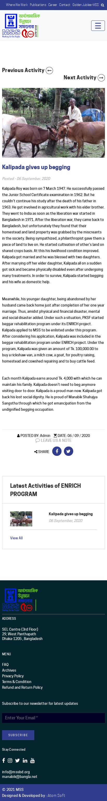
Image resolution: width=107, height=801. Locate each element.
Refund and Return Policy (22, 687)
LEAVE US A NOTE (55, 440)
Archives (9, 670)
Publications (38, 5)
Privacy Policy (13, 676)
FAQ (5, 665)
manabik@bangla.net (20, 777)
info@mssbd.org (16, 772)
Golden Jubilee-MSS (85, 5)
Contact (64, 5)
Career (52, 5)
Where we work (17, 5)
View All (16, 538)
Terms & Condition (16, 682)
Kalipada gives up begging (71, 514)
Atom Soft (56, 795)
